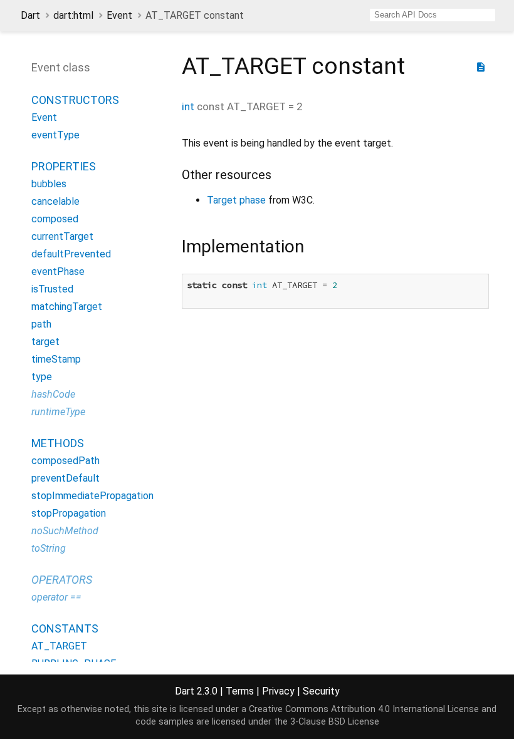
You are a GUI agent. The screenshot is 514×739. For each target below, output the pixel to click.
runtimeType (58, 412)
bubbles (48, 184)
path (41, 324)
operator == (56, 597)
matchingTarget (66, 307)
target (45, 342)
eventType (55, 135)
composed (54, 219)
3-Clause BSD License (334, 721)
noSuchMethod (64, 531)
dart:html (73, 15)
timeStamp (56, 359)
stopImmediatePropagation (92, 496)
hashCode (53, 394)
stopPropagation (68, 513)
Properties (63, 166)
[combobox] (432, 15)
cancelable (55, 201)
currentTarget (62, 236)
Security (321, 691)
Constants (64, 628)
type (41, 377)
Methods (57, 443)
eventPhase (58, 271)
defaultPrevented (71, 254)
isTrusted (52, 289)
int (188, 106)
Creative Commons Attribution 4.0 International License (364, 709)
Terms (240, 691)
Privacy (278, 691)
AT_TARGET (59, 646)
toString (48, 548)
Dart (30, 15)
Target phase (236, 200)
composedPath (65, 461)
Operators (61, 579)
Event (119, 15)
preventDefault (65, 478)
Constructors (75, 99)
